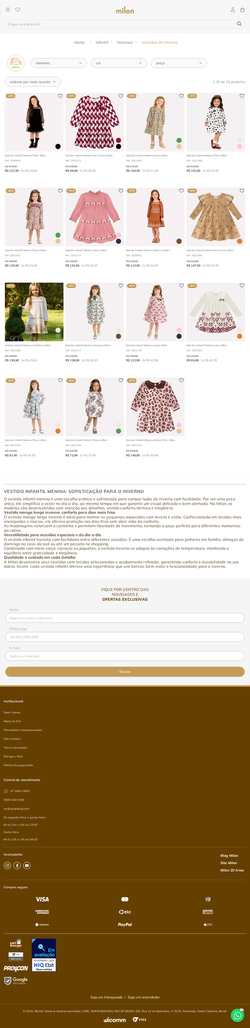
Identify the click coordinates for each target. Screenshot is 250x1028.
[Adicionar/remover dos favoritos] (60, 96)
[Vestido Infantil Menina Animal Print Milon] (155, 406)
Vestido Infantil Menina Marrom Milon (148, 250)
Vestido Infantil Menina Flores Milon (147, 155)
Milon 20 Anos (232, 870)
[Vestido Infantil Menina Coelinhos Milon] (34, 312)
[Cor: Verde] (179, 140)
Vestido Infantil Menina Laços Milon (146, 345)
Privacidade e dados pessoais (23, 730)
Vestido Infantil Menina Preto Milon (25, 155)
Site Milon (228, 863)
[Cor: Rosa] (239, 146)
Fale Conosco (12, 738)
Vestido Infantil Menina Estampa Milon (88, 345)
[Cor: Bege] (179, 146)
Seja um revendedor (144, 997)
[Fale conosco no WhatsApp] (237, 1015)
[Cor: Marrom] (179, 241)
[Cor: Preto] (58, 146)
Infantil (102, 42)
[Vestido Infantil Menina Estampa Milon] (94, 312)
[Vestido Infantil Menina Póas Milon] (216, 122)
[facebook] (17, 865)
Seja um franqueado (106, 997)
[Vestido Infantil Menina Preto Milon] (34, 122)
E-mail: (14, 648)
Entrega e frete (13, 756)
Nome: (14, 610)
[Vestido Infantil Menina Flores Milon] (155, 122)
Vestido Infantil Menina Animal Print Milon (150, 440)
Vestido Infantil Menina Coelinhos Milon (28, 345)
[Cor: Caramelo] (239, 241)
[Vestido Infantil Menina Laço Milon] (216, 312)
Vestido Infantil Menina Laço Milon (207, 345)
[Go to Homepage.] (80, 42)
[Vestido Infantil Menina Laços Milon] (155, 312)
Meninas (125, 42)
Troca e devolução (15, 747)
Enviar (125, 671)
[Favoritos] (17, 10)
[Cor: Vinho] (118, 140)
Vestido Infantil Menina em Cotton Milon (89, 155)
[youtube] (27, 865)
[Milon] (125, 10)
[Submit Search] (239, 24)
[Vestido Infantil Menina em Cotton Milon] (94, 122)
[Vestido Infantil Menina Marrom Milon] (155, 217)
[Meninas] (16, 63)
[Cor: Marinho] (118, 241)
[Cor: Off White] (239, 140)
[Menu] (8, 10)
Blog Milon (229, 855)
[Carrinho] (242, 10)
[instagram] (7, 865)
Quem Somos (12, 712)
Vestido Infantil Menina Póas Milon (207, 155)
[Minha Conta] (232, 10)
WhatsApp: (18, 629)
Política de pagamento (18, 765)
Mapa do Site (12, 721)
